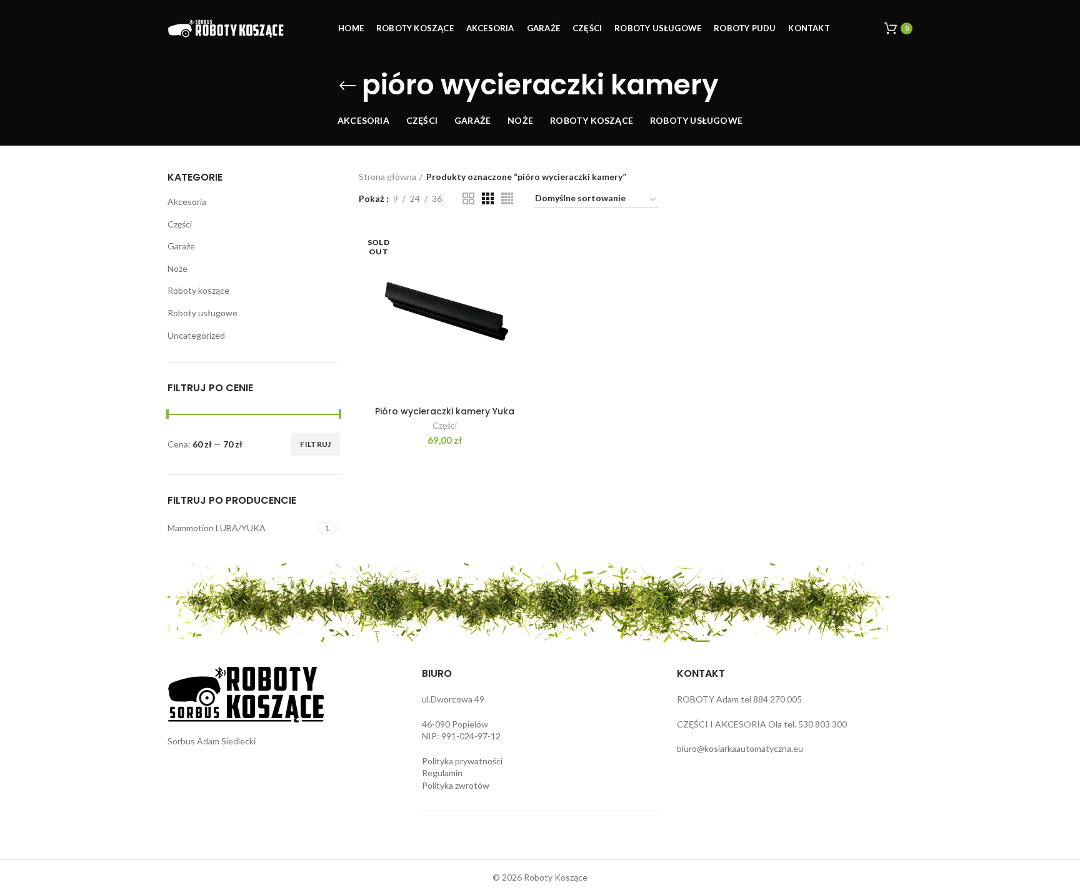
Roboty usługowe (203, 313)
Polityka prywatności (462, 761)
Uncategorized (196, 335)
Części (180, 224)
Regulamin (442, 773)
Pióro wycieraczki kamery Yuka (444, 411)
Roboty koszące (198, 290)
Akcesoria (187, 201)
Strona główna (387, 176)
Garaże (181, 246)
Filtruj (315, 444)
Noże (178, 268)
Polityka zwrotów (455, 785)
